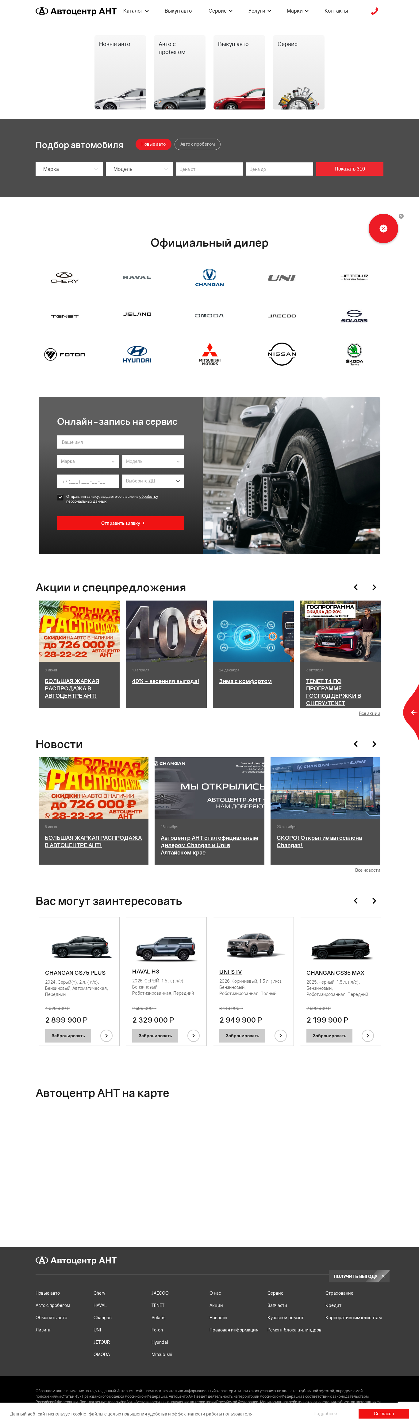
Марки (295, 11)
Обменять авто (51, 1317)
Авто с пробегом (53, 1305)
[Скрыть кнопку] (401, 216)
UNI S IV (230, 972)
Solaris (158, 1317)
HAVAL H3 (145, 971)
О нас (215, 1293)
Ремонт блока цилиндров (294, 1329)
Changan (103, 1317)
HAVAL (100, 1305)
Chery (99, 1293)
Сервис (218, 11)
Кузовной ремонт (285, 1317)
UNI (97, 1329)
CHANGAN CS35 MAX (335, 973)
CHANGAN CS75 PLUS (75, 973)
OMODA (102, 1354)
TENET (158, 1305)
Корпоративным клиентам (353, 1317)
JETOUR (102, 1342)
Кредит (333, 1305)
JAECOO (160, 1293)
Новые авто (48, 1293)
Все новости (367, 870)
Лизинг (43, 1329)
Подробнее (325, 1413)
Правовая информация (234, 1329)
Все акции (369, 713)
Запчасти (277, 1305)
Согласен (384, 1413)
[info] (106, 1036)
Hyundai (160, 1342)
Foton (157, 1329)
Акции (216, 1305)
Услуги (256, 11)
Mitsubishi (162, 1354)
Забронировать (68, 1035)
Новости (218, 1317)
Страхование (339, 1293)
